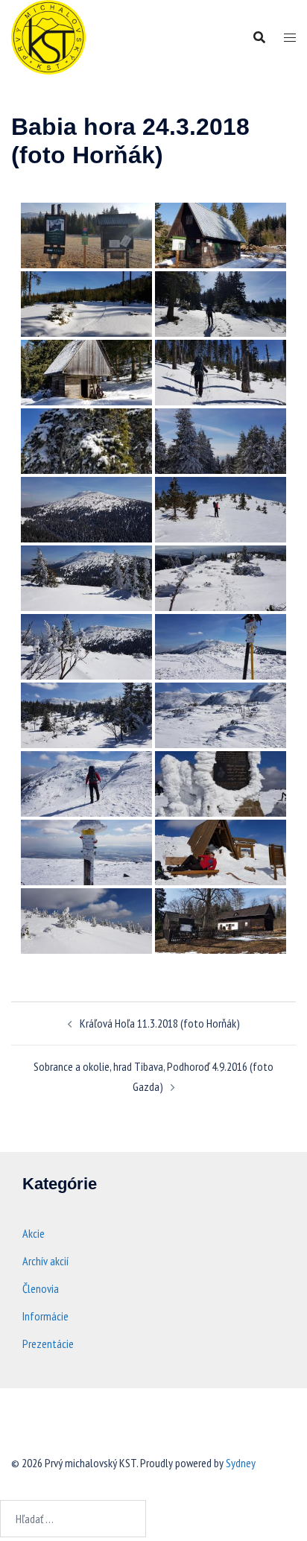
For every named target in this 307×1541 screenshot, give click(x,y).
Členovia (40, 1288)
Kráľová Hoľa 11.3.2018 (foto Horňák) (160, 1023)
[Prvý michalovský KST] (48, 35)
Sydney (241, 1462)
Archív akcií (45, 1260)
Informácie (45, 1316)
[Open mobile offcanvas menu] (290, 38)
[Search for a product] (259, 37)
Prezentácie (48, 1343)
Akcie (33, 1233)
